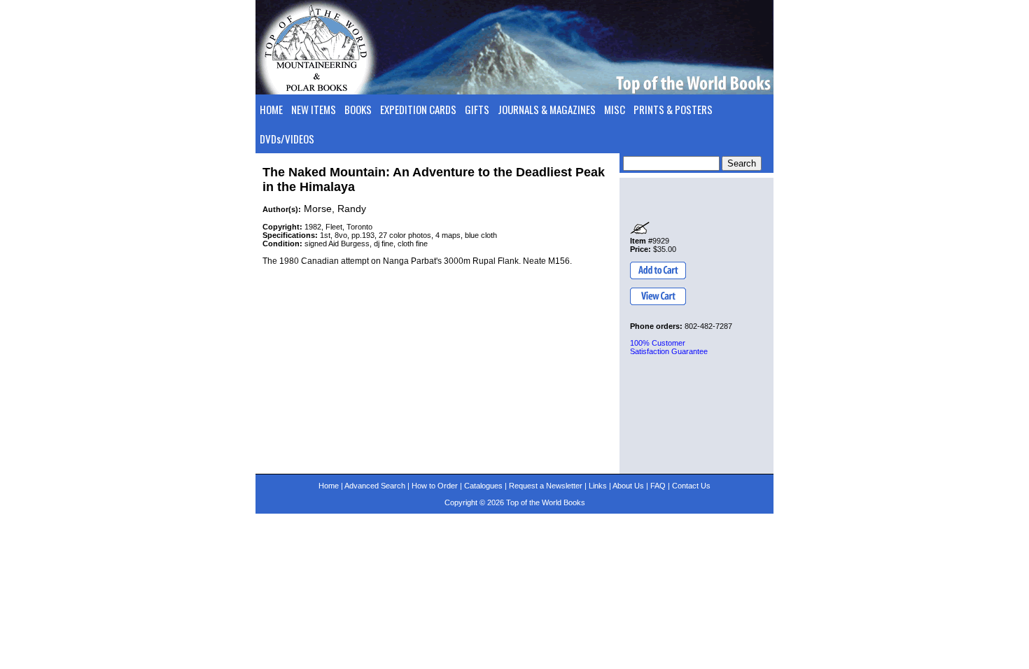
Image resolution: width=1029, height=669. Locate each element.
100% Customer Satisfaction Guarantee (669, 347)
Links (598, 485)
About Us (628, 485)
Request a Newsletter (545, 485)
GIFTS (477, 109)
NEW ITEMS (313, 109)
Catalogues (483, 485)
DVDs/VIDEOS (287, 138)
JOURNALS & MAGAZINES (547, 109)
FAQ (658, 485)
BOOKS (358, 109)
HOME (271, 109)
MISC (614, 109)
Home (328, 485)
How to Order (435, 485)
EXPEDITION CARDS (418, 109)
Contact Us (691, 485)
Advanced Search (374, 485)
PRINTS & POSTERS (673, 109)
